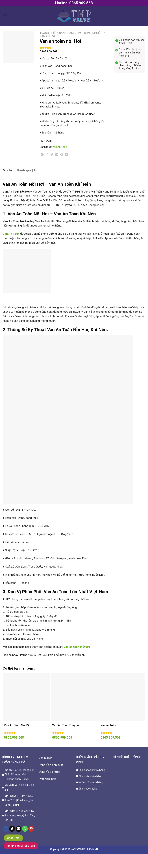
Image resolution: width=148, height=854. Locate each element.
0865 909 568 (81, 3)
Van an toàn (108, 725)
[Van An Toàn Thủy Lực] (74, 697)
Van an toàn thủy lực (77, 646)
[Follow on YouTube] (31, 829)
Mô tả (7, 170)
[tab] (7, 170)
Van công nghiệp (90, 33)
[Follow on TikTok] (12, 829)
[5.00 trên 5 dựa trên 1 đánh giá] (74, 48)
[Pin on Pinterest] (62, 155)
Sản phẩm (66, 33)
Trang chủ (47, 33)
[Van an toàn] (123, 697)
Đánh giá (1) (27, 170)
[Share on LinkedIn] (66, 155)
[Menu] (5, 16)
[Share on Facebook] (47, 155)
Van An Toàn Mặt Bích (18, 725)
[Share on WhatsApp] (42, 155)
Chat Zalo (13, 838)
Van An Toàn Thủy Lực (66, 725)
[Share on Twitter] (52, 155)
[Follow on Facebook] (6, 829)
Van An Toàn (49, 36)
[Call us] (25, 829)
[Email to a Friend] (57, 155)
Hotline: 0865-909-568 (21, 845)
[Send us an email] (18, 829)
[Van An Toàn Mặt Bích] (26, 697)
